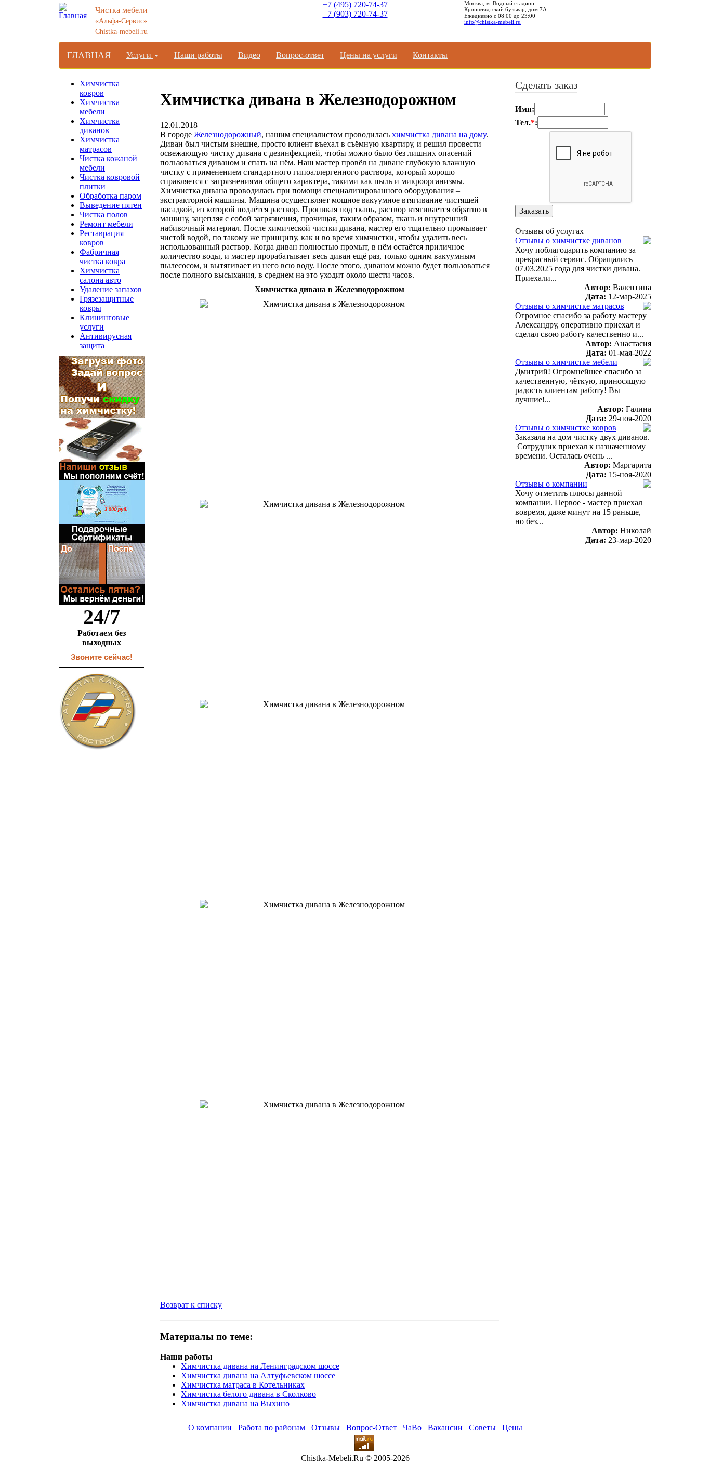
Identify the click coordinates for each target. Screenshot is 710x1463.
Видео (249, 54)
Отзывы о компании (551, 483)
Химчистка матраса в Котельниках (243, 1384)
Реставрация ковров (102, 238)
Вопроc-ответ (300, 54)
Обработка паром (110, 195)
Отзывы (325, 1427)
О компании (210, 1427)
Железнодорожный (227, 134)
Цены (512, 1427)
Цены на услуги (368, 54)
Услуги (139, 54)
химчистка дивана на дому (439, 134)
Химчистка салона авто (100, 275)
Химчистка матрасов (100, 144)
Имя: (524, 108)
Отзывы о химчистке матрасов (569, 306)
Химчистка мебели (100, 107)
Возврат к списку (191, 1304)
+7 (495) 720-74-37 (355, 4)
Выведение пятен (111, 205)
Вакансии (445, 1427)
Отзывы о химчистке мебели (566, 362)
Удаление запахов (111, 289)
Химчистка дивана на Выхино (235, 1403)
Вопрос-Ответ (371, 1427)
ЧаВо (412, 1427)
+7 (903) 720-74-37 (355, 13)
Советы (482, 1427)
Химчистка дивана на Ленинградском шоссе (260, 1366)
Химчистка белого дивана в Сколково (248, 1394)
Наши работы (198, 54)
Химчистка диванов (100, 125)
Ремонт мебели (106, 223)
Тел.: (526, 122)
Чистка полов (104, 214)
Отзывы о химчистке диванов (568, 240)
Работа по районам (271, 1427)
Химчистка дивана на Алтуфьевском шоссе (258, 1375)
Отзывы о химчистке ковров (565, 427)
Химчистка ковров (100, 88)
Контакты (430, 54)
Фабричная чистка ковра (102, 256)
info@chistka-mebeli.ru (492, 22)
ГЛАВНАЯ (89, 55)
